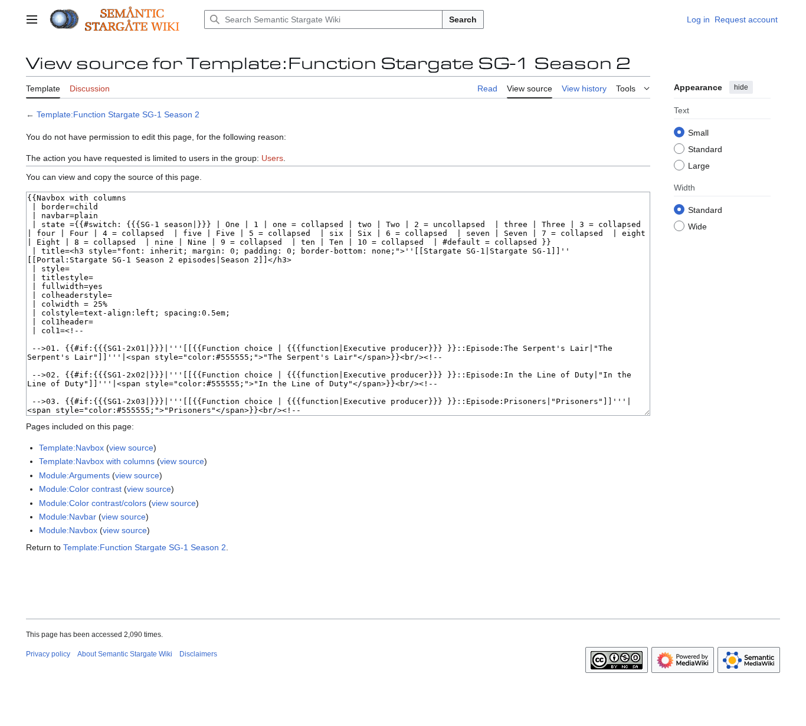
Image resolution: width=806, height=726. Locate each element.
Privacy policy (48, 654)
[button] (31, 19)
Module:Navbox (68, 530)
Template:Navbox (71, 447)
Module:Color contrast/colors (92, 503)
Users (272, 158)
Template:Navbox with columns (97, 461)
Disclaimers (198, 654)
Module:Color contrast (80, 489)
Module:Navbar (67, 516)
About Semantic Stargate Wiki (124, 654)
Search (463, 19)
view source (131, 447)
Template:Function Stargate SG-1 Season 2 (118, 114)
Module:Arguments (74, 475)
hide (741, 87)
